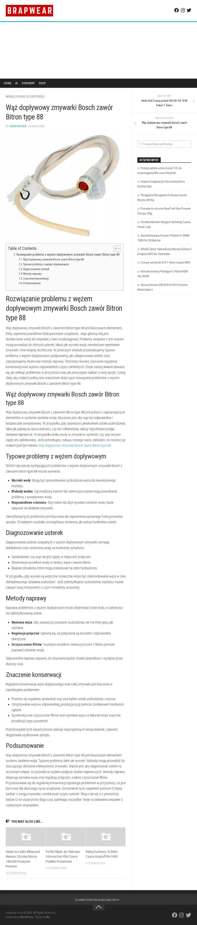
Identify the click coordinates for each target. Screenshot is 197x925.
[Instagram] (182, 10)
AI (16, 83)
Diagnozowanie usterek (36, 269)
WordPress (26, 917)
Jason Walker (18, 126)
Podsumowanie (32, 283)
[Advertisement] (98, 51)
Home (7, 83)
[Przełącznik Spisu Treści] (114, 248)
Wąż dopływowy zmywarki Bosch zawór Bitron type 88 (53, 259)
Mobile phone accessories (25, 96)
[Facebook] (176, 10)
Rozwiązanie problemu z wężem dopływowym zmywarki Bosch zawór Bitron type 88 (67, 254)
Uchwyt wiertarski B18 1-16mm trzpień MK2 (165, 262)
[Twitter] (189, 10)
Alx (48, 917)
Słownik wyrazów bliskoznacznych (97, 899)
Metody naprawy (32, 273)
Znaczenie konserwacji (36, 278)
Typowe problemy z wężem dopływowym (46, 264)
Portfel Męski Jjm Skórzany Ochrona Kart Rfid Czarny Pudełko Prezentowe (63, 856)
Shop (42, 83)
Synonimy (28, 83)
